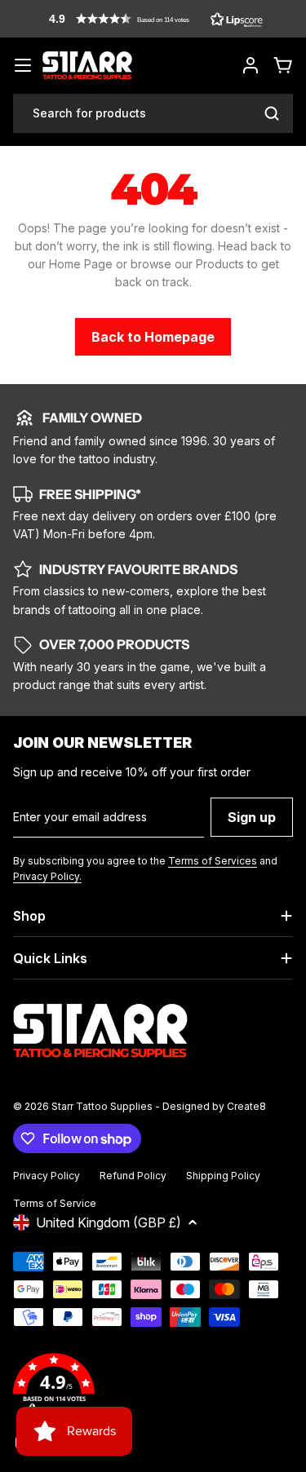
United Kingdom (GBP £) (108, 1222)
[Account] (250, 65)
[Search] (272, 113)
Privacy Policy (46, 1175)
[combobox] (153, 113)
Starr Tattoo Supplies (102, 1106)
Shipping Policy (223, 1175)
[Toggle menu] (23, 65)
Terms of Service (54, 1203)
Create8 (246, 1106)
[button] (156, 19)
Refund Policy (133, 1175)
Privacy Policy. (47, 876)
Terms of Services (212, 861)
